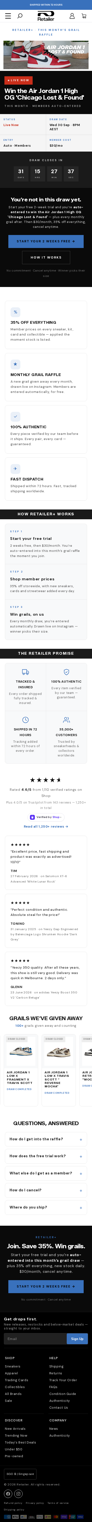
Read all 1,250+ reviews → (46, 826)
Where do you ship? (28, 1207)
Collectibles (15, 1387)
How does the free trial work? (38, 1156)
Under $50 (14, 1449)
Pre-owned (14, 1456)
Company (58, 1420)
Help (53, 1358)
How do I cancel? (26, 1190)
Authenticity (59, 1401)
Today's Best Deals (20, 1442)
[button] (8, 16)
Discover (13, 1420)
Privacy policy (35, 1503)
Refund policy (13, 1503)
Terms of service (58, 1503)
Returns (55, 1373)
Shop (9, 1358)
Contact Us (58, 1407)
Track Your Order (63, 1380)
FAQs (53, 1387)
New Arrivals (15, 1429)
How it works (46, 257)
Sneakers (13, 1366)
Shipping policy (14, 1509)
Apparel (11, 1373)
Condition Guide (62, 1394)
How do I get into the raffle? (36, 1139)
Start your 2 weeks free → (46, 241)
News (53, 1429)
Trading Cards (16, 1380)
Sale (8, 1401)
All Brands (13, 1394)
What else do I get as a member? (41, 1173)
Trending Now (16, 1435)
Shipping (56, 1366)
